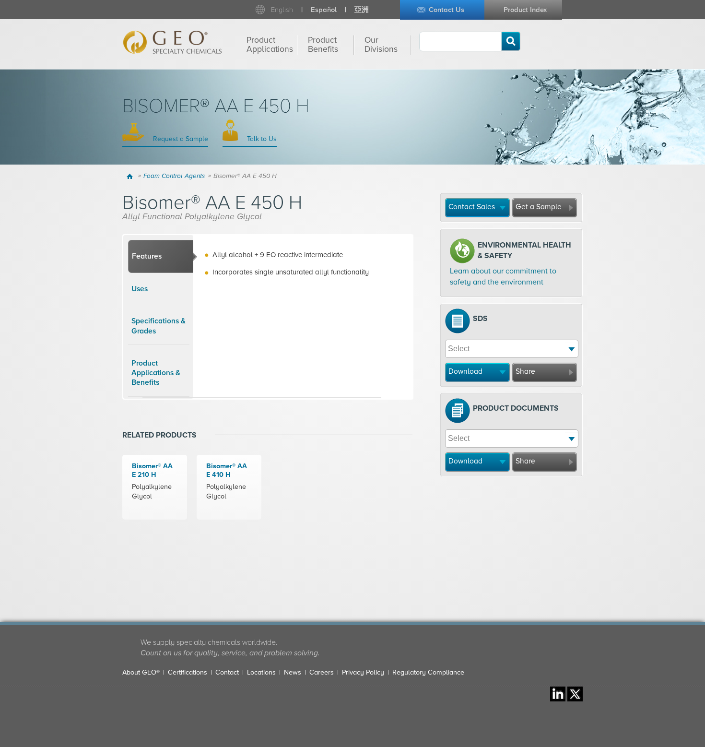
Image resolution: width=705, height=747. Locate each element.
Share (525, 371)
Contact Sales (471, 206)
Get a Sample (539, 206)
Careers (321, 672)
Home (131, 176)
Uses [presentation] (139, 289)
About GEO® (141, 672)
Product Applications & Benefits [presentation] (155, 373)
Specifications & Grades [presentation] (158, 326)
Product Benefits (323, 44)
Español (324, 10)
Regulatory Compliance (428, 672)
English (282, 10)
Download (465, 371)
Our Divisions (381, 44)
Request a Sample (179, 139)
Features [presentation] (147, 256)
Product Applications (270, 44)
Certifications (187, 672)
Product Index (525, 10)
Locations (261, 672)
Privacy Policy (363, 672)
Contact (227, 672)
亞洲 (361, 10)
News (292, 672)
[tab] (160, 256)
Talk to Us (261, 139)
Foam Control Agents (174, 176)
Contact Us (446, 10)
